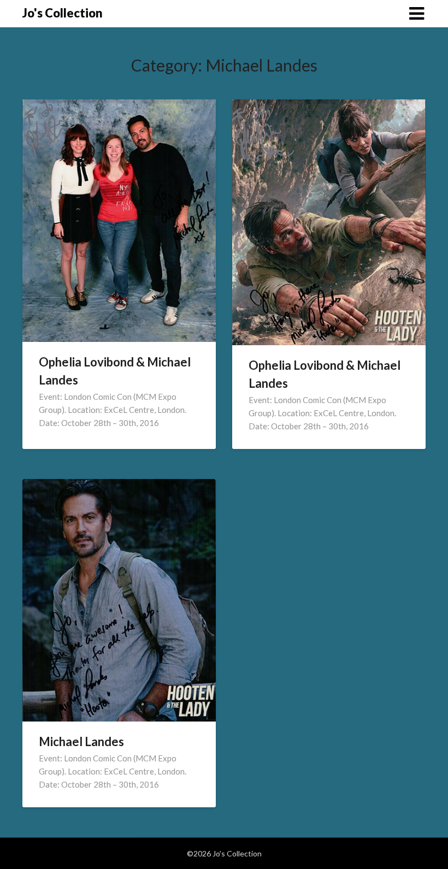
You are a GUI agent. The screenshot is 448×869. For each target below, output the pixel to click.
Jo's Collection (62, 12)
